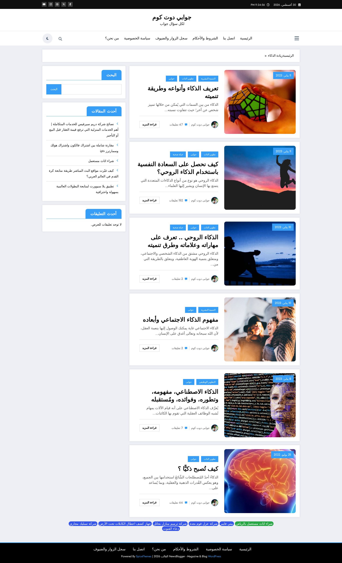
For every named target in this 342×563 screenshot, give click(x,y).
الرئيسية (246, 38)
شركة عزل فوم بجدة (203, 523)
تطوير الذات (188, 78)
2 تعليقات (177, 279)
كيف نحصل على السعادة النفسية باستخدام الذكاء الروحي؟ (178, 168)
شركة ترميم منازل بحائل (170, 523)
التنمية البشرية (208, 78)
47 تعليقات (176, 125)
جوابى (171, 78)
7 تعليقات (177, 428)
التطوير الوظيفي (207, 382)
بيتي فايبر (226, 523)
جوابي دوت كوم (172, 17)
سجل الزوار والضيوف (171, 38)
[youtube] (44, 4)
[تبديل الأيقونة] (297, 39)
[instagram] (50, 4)
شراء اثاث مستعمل (101, 161)
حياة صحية (178, 154)
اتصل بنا (229, 38)
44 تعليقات (176, 503)
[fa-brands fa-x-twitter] (63, 4)
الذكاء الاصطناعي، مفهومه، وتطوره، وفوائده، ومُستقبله (184, 395)
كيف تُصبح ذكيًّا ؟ (198, 469)
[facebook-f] (70, 4)
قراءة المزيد (149, 124)
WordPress (214, 556)
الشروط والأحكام (205, 38)
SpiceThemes (143, 556)
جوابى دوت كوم (200, 125)
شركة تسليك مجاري (83, 523)
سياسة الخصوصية (137, 38)
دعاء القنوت (171, 528)
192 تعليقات (176, 200)
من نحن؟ (112, 38)
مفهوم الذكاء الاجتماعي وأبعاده (180, 319)
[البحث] (60, 39)
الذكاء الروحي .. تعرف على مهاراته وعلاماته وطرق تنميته (183, 241)
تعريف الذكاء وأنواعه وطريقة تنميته (183, 92)
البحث (111, 75)
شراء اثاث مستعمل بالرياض (254, 523)
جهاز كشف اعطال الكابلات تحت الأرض (125, 523)
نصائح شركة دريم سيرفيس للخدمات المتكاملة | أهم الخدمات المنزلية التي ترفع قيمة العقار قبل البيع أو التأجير (83, 130)
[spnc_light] (47, 38)
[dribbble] (57, 4)
